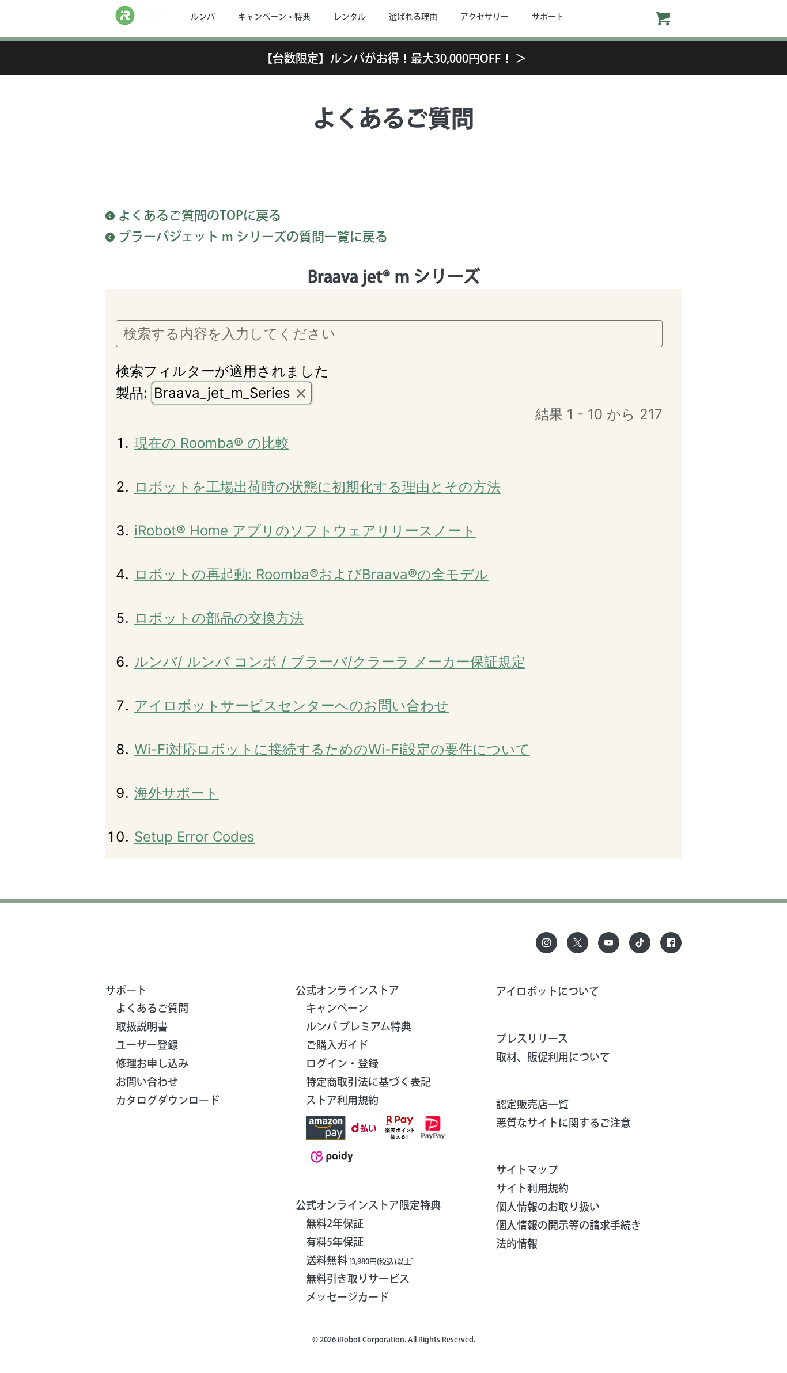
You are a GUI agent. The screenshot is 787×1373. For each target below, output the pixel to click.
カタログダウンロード (168, 1100)
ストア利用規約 (342, 1100)
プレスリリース (532, 1038)
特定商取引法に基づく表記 (368, 1082)
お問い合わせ (147, 1082)
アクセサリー (484, 17)
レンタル (350, 17)
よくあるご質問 (152, 1008)
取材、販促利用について (553, 1057)
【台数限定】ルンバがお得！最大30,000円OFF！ (394, 58)
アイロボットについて (547, 991)
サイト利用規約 (532, 1188)
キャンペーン (337, 1008)
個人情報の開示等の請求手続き (568, 1225)
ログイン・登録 (342, 1063)
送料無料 (360, 1260)
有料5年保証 (335, 1242)
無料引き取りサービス (358, 1278)
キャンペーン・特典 (274, 17)
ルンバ (203, 17)
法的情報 (517, 1243)
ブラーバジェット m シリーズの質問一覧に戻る (253, 236)
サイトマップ (527, 1170)
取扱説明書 (142, 1026)
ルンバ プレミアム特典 (358, 1026)
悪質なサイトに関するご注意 (563, 1122)
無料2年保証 (335, 1223)
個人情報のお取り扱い (548, 1206)
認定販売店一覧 (532, 1104)
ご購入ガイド (337, 1045)
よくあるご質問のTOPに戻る (199, 215)
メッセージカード (347, 1297)
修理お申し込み (152, 1063)
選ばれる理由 (413, 17)
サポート (548, 17)
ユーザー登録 (147, 1045)
